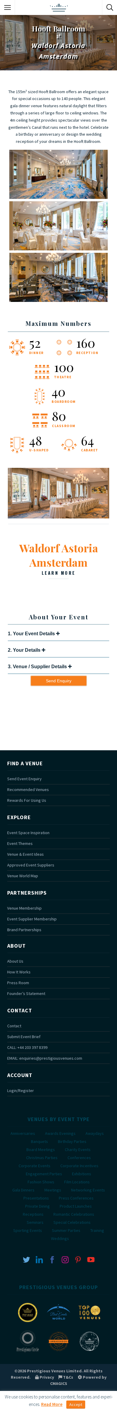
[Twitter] (26, 1259)
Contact (14, 1026)
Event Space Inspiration (28, 832)
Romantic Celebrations (73, 1214)
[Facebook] (52, 1259)
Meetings (52, 1190)
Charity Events (78, 1149)
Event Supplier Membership (32, 919)
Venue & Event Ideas (25, 854)
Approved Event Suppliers (30, 865)
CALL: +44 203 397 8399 (27, 1047)
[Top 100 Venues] (89, 1323)
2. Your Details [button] (25, 650)
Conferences (79, 1157)
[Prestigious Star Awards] (28, 1323)
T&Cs (67, 1377)
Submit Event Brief (23, 1036)
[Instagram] (65, 1259)
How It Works (19, 972)
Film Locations (77, 1182)
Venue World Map (22, 875)
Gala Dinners (23, 1190)
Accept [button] (75, 1404)
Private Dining (37, 1206)
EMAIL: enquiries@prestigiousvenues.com (44, 1058)
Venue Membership (24, 908)
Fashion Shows (41, 1182)
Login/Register (20, 1090)
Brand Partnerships (24, 929)
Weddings (60, 1238)
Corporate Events (34, 1165)
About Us (15, 961)
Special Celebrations (72, 1222)
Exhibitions (81, 1173)
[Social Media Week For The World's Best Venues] (89, 1351)
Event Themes (20, 843)
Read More (51, 1404)
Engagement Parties (44, 1173)
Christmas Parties (42, 1157)
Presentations (36, 1198)
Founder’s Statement (26, 993)
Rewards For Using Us (26, 800)
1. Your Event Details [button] (32, 633)
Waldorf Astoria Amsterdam (58, 558)
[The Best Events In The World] (58, 1323)
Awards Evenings (60, 1133)
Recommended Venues (28, 789)
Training (97, 1230)
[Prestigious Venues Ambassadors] (58, 1351)
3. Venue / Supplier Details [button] (38, 666)
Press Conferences (76, 1198)
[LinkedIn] (39, 1259)
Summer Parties (66, 1230)
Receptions (33, 1214)
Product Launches (76, 1206)
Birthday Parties (72, 1141)
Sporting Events (27, 1230)
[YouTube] (90, 1259)
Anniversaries (22, 1133)
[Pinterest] (78, 1259)
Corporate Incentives (79, 1165)
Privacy (46, 1377)
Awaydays (95, 1133)
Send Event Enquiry (24, 778)
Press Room (18, 982)
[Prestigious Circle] (28, 1351)
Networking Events (88, 1190)
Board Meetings (40, 1149)
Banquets (39, 1141)
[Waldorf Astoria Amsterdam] (58, 517)
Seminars (35, 1222)
